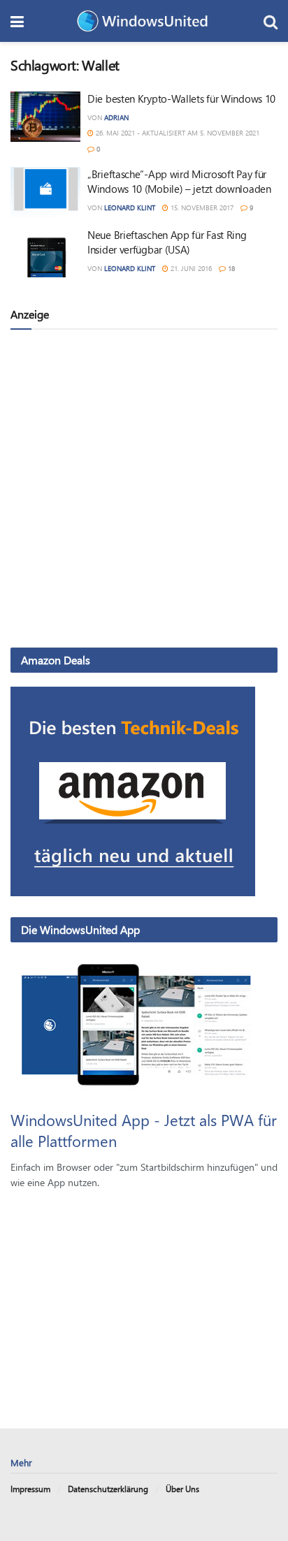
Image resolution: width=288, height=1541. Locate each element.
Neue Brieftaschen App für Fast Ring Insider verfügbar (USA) (167, 242)
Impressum (30, 1488)
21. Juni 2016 (190, 268)
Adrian (116, 117)
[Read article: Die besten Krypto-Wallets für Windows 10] (45, 117)
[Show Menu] (17, 21)
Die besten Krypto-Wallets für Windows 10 (181, 98)
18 (230, 268)
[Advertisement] (144, 487)
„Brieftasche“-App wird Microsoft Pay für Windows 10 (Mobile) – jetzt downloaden (179, 181)
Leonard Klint (129, 207)
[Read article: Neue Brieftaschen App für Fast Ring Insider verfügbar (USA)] (45, 253)
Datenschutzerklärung (108, 1488)
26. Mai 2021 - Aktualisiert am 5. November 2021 (176, 133)
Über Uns (182, 1488)
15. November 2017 (200, 207)
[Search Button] (271, 21)
